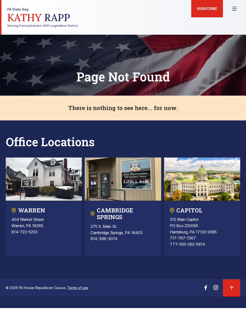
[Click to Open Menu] (234, 8)
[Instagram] (216, 289)
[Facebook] (206, 289)
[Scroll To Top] (231, 287)
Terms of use (77, 288)
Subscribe (207, 9)
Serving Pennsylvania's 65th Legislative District (42, 17)
